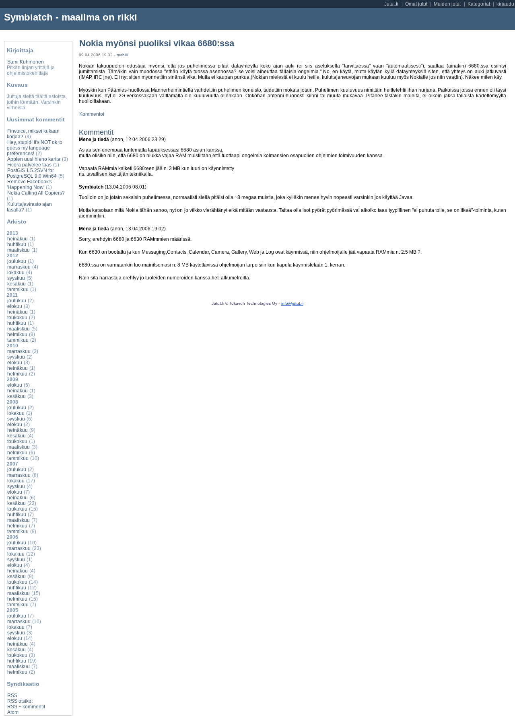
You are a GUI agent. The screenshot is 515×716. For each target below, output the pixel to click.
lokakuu (16, 272)
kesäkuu (16, 284)
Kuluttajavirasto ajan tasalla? (29, 207)
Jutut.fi (391, 4)
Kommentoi (91, 114)
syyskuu (16, 278)
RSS (12, 695)
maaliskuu (18, 250)
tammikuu (18, 289)
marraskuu (19, 267)
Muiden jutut (447, 4)
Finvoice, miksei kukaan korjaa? (33, 134)
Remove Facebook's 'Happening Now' (29, 184)
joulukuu (16, 261)
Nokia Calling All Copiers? (36, 193)
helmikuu (17, 334)
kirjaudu (505, 4)
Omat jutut (416, 4)
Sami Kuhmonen (25, 62)
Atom (13, 712)
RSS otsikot (20, 701)
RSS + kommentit (26, 707)
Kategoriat (479, 4)
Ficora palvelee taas (29, 165)
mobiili (122, 55)
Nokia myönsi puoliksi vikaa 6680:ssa (156, 43)
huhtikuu (16, 244)
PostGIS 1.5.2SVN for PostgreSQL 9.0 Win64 (32, 173)
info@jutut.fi (292, 303)
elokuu (14, 306)
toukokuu (17, 317)
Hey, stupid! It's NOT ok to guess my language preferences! (34, 148)
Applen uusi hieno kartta (33, 159)
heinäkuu (17, 239)
